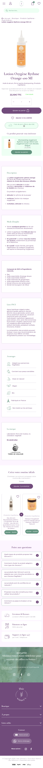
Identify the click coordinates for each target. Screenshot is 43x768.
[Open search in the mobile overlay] (21, 10)
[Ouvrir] (4, 4)
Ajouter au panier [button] (21, 152)
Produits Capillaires (27, 18)
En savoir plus (12, 440)
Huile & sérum (7, 20)
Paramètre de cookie (27, 760)
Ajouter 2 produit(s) (21, 486)
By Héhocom (14, 760)
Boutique (15, 18)
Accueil (7, 18)
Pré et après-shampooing (23, 83)
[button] (11, 532)
